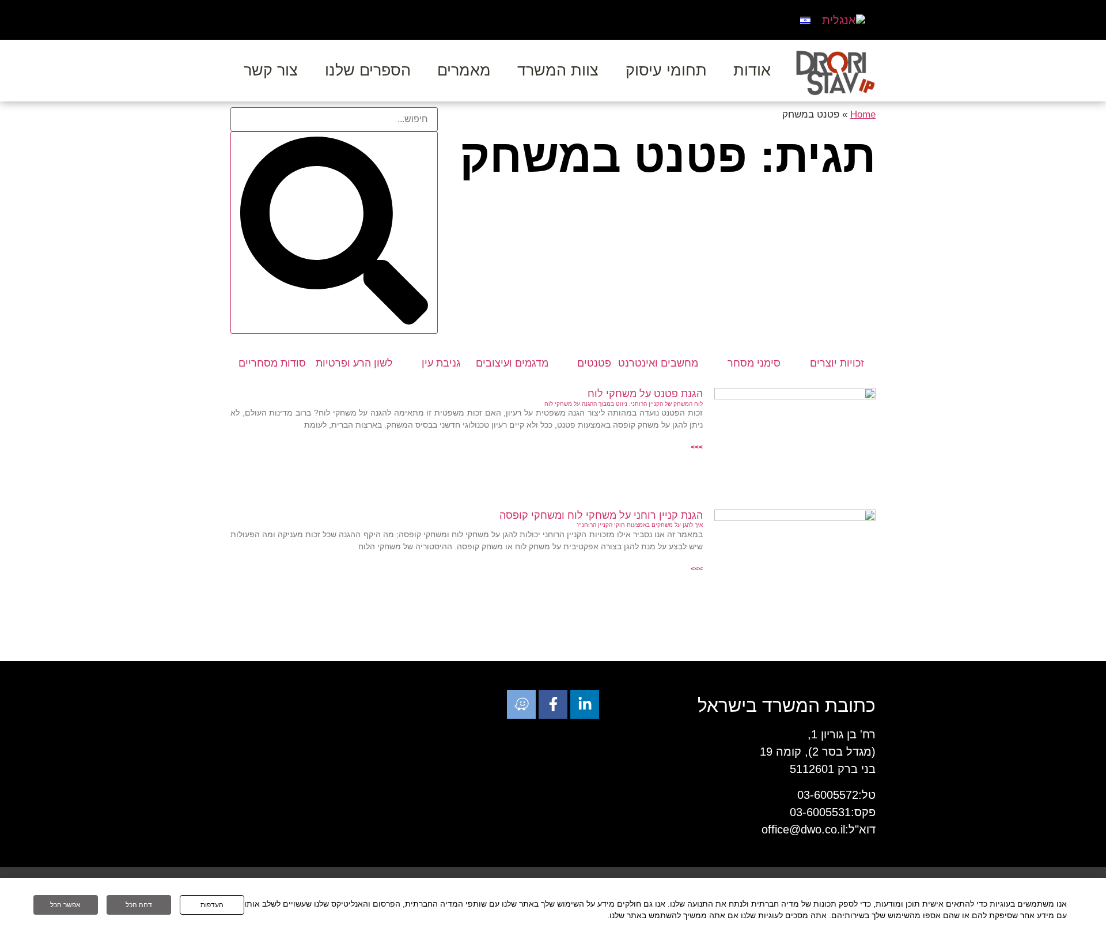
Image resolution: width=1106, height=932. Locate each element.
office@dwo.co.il (803, 829)
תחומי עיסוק (666, 70)
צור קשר (271, 70)
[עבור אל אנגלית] (843, 19)
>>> (697, 447)
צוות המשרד (558, 70)
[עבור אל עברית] (805, 19)
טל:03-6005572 (836, 794)
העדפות (212, 905)
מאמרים (464, 70)
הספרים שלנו (368, 70)
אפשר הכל (65, 905)
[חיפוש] (334, 232)
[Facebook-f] (553, 704)
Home (863, 114)
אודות (752, 70)
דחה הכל (139, 905)
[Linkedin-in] (584, 704)
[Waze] (521, 704)
